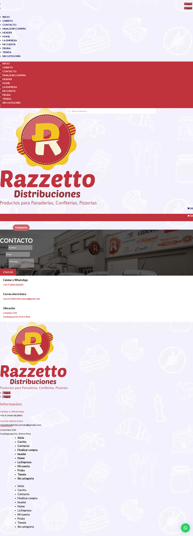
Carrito (7, 20)
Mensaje (4, 266)
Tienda (6, 52)
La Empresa (9, 40)
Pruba (6, 48)
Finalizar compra (14, 28)
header (7, 32)
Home (6, 36)
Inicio (6, 16)
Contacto (9, 24)
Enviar (8, 272)
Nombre (4, 247)
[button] (185, 527)
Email (2, 254)
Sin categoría (11, 56)
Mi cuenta (9, 44)
